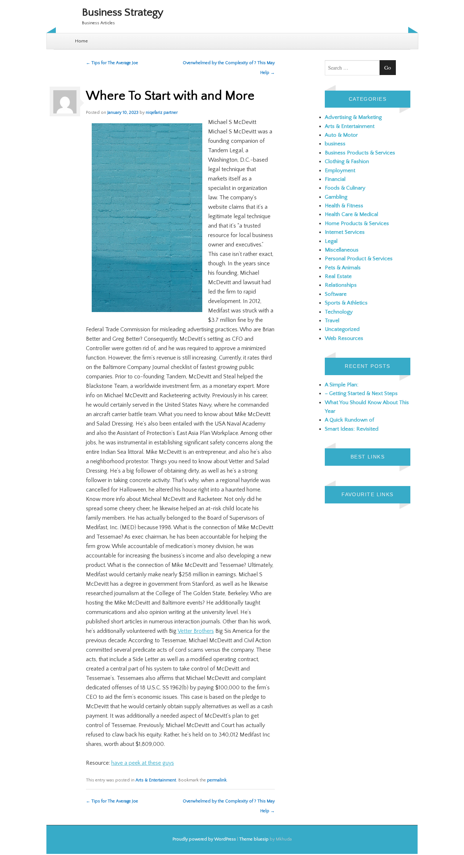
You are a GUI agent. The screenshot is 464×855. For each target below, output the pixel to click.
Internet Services (345, 232)
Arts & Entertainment (156, 780)
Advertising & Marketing (353, 117)
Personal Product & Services (359, 259)
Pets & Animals (343, 268)
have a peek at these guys (142, 763)
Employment (340, 170)
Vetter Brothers (196, 631)
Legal (331, 241)
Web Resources (344, 338)
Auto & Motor (341, 135)
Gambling (336, 197)
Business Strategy (122, 12)
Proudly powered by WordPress (204, 839)
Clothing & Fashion (347, 161)
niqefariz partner (162, 112)
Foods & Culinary (345, 188)
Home (81, 40)
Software (336, 294)
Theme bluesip (254, 839)
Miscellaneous (342, 250)
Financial (335, 179)
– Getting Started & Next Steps (361, 393)
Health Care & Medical (351, 214)
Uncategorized (342, 329)
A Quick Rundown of (349, 420)
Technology (339, 312)
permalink (217, 780)
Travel (332, 320)
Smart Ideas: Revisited (351, 429)
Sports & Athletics (346, 303)
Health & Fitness (344, 206)
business (335, 144)
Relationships (341, 285)
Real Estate (338, 276)
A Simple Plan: (342, 385)
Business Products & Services (360, 153)
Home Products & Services (357, 223)
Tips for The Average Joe (112, 63)
